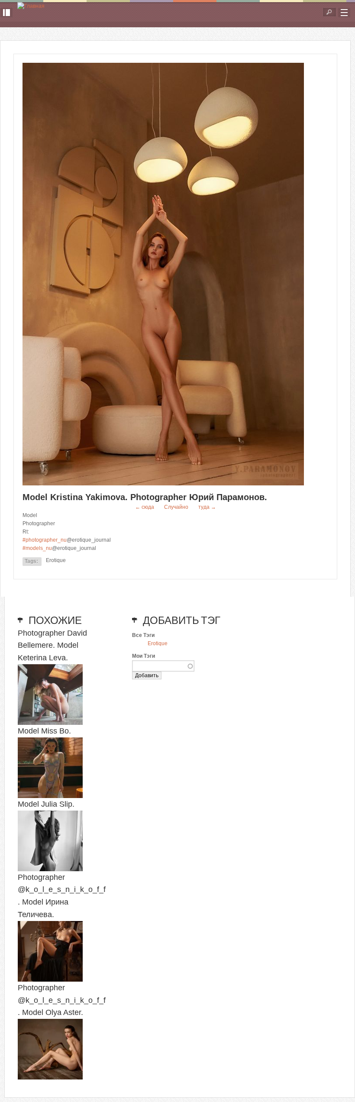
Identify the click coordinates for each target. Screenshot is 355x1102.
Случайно (176, 507)
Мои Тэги (143, 656)
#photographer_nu (45, 540)
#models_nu (37, 548)
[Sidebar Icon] (6, 12)
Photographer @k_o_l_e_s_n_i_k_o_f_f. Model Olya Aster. (62, 1000)
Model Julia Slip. (46, 804)
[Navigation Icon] (344, 12)
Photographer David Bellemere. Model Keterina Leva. (52, 645)
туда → (207, 507)
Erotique (56, 560)
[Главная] (31, 6)
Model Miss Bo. (44, 731)
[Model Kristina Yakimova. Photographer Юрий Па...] (163, 484)
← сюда (144, 507)
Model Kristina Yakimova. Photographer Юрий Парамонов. (145, 497)
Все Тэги (143, 635)
